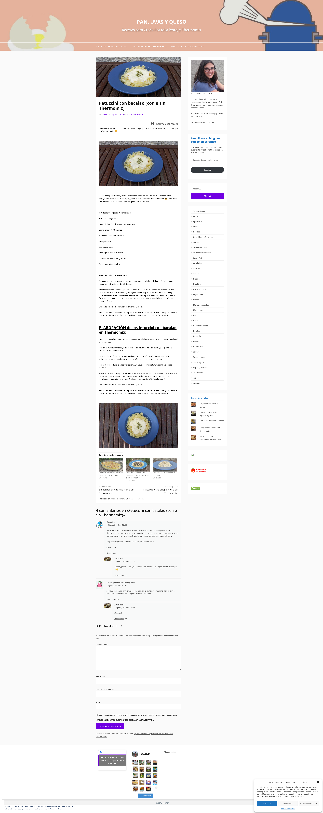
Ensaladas (197, 263)
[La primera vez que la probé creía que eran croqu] (135, 789)
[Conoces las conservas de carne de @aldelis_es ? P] (148, 782)
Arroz (195, 226)
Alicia (105, 114)
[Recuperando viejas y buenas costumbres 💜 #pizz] (135, 782)
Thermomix (137, 114)
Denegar (287, 803)
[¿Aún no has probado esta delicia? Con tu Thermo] (148, 769)
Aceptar (267, 803)
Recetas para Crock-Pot (112, 46)
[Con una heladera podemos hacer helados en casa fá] (148, 762)
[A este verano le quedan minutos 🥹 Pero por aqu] (142, 762)
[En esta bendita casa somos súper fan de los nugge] (142, 782)
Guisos (196, 273)
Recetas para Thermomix (150, 46)
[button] (318, 782)
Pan (194, 315)
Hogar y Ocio (141, 128)
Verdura (196, 383)
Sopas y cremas (200, 367)
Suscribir (207, 170)
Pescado (197, 336)
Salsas (196, 351)
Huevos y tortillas (201, 289)
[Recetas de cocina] (199, 472)
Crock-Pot (197, 258)
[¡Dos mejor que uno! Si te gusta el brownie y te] (135, 769)
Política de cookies (288, 809)
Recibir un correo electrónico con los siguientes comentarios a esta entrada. (137, 715)
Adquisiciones (199, 211)
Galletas (196, 268)
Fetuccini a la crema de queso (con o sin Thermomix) (111, 474)
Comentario (103, 644)
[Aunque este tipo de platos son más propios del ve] (155, 789)
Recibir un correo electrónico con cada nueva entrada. (126, 720)
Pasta (129, 114)
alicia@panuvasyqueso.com (202, 122)
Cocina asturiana (200, 247)
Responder (111, 553)
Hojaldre (197, 284)
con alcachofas (120, 201)
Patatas (196, 331)
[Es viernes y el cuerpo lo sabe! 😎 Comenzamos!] (135, 762)
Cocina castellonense (202, 252)
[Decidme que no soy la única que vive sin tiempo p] (155, 775)
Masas (196, 299)
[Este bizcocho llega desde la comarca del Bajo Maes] (155, 762)
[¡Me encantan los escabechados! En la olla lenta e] (135, 775)
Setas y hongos (200, 357)
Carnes (196, 242)
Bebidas (196, 231)
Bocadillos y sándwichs (203, 237)
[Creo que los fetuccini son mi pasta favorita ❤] (148, 775)
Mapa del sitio (170, 752)
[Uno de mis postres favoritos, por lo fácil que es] (155, 769)
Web (98, 702)
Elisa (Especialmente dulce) (118, 582)
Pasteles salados (200, 325)
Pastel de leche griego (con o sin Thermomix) (160, 490)
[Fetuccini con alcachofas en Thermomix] (165, 465)
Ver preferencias (309, 803)
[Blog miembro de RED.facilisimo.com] (192, 455)
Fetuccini (140, 498)
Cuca (108, 522)
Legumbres (198, 294)
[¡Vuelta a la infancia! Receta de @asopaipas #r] (155, 782)
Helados (196, 278)
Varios (196, 378)
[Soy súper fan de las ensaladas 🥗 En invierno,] (142, 775)
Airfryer (196, 216)
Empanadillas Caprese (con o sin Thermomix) (116, 490)
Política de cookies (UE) (187, 46)
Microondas (198, 310)
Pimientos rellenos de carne (212, 420)
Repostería (198, 346)
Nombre (100, 676)
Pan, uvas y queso (161, 21)
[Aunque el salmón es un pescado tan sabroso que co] (148, 789)
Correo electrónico (106, 689)
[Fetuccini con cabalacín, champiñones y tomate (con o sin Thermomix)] (138, 465)
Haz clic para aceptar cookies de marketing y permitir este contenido (112, 760)
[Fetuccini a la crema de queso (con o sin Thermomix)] (111, 465)
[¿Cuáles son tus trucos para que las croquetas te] (142, 769)
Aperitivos (197, 221)
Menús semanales (201, 305)
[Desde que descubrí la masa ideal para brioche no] (142, 789)
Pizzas (196, 341)
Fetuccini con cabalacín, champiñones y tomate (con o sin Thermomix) (137, 475)
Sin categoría (198, 362)
